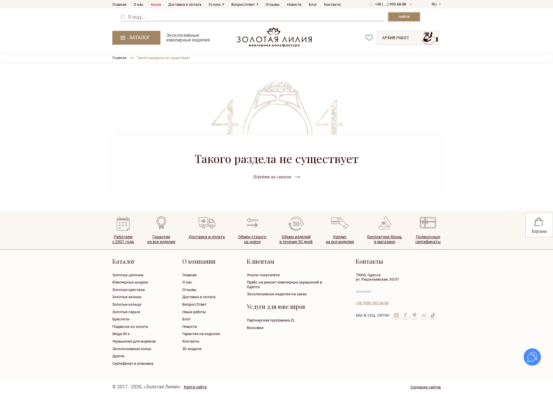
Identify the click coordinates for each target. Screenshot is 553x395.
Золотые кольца (126, 304)
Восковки (255, 328)
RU (434, 4)
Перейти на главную (272, 176)
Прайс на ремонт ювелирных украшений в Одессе (284, 284)
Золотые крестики (128, 290)
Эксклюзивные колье (131, 349)
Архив (156, 4)
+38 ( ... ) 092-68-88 (390, 4)
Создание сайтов (425, 387)
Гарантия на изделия (201, 334)
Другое (118, 356)
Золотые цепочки (127, 275)
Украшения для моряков (134, 341)
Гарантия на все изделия (161, 239)
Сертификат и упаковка (132, 363)
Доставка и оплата (184, 4)
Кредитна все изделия (340, 239)
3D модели (192, 349)
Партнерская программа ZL (271, 320)
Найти (404, 17)
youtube (423, 315)
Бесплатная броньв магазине (384, 239)
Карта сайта (195, 387)
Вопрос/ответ (243, 4)
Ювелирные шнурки (130, 282)
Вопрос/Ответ (194, 304)
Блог (313, 4)
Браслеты (121, 319)
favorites (369, 37)
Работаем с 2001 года (123, 239)
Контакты (332, 4)
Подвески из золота (130, 326)
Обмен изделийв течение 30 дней (296, 239)
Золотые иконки (126, 297)
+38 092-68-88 (372, 303)
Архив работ (395, 37)
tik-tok (433, 315)
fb (405, 315)
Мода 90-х (121, 334)
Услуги (215, 4)
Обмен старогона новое (252, 239)
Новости (294, 4)
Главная (119, 4)
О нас (138, 4)
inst (396, 315)
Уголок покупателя (263, 275)
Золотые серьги (126, 312)
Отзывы (273, 4)
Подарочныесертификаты (428, 239)
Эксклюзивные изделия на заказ (277, 294)
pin (414, 315)
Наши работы (194, 312)
